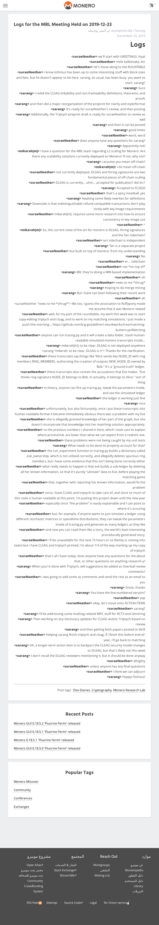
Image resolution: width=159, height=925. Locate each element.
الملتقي (105, 870)
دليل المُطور (135, 875)
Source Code (72, 903)
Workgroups (101, 865)
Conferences (23, 798)
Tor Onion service (115, 903)
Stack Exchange (64, 870)
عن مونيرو (137, 865)
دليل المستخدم (134, 881)
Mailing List (102, 875)
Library (138, 886)
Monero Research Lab (129, 690)
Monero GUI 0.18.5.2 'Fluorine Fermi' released (47, 723)
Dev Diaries (81, 690)
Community (22, 790)
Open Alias (34, 865)
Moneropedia (134, 870)
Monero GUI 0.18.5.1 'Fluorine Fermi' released (47, 732)
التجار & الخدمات (65, 865)
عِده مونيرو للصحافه (31, 875)
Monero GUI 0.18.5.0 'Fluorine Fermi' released (47, 748)
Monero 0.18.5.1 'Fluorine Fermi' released (44, 740)
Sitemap (51, 903)
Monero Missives (26, 781)
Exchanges (21, 807)
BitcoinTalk (67, 875)
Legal (93, 903)
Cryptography (102, 690)
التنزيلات (138, 891)
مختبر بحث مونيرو (32, 870)
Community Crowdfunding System (33, 886)
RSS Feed (33, 903)
